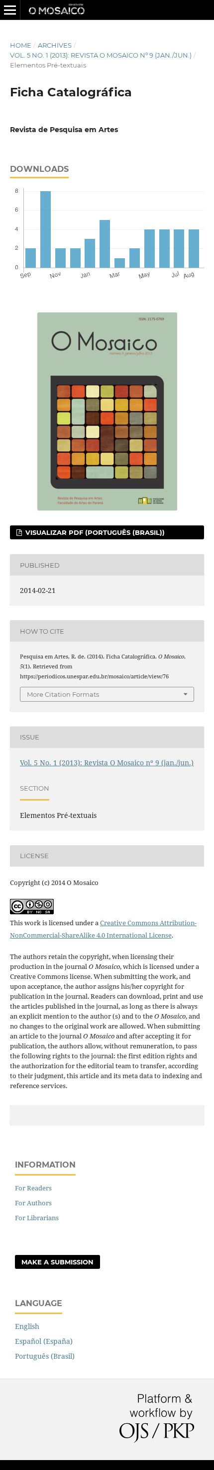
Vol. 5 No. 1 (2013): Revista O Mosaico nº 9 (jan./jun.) (101, 55)
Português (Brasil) (45, 1356)
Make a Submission (57, 1262)
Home (20, 45)
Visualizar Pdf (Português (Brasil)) (94, 532)
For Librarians (37, 1217)
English (27, 1326)
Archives (55, 45)
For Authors (33, 1202)
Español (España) (44, 1341)
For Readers (33, 1187)
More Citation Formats (63, 694)
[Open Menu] (10, 10)
